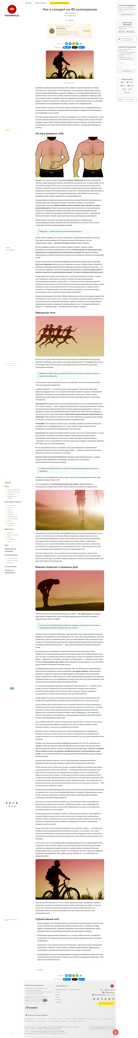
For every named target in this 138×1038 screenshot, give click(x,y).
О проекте (39, 1029)
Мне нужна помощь (107, 1003)
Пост (49, 1019)
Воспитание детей (93, 1019)
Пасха (37, 1019)
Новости (58, 994)
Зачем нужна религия (30, 1021)
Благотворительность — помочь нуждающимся (68, 989)
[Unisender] (31, 1007)
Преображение (64, 1021)
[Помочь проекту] (116, 1032)
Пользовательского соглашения (106, 1029)
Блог (6, 545)
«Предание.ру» (81, 712)
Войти (8, 247)
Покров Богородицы (42, 1021)
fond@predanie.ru (109, 992)
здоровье (70, 20)
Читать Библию (11, 566)
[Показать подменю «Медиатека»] (3, 529)
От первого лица (71, 15)
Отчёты (57, 997)
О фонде (58, 992)
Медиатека (9, 529)
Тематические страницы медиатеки (37, 1015)
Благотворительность (13, 502)
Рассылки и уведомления (10, 571)
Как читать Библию (108, 1019)
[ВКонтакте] (6, 803)
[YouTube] (16, 803)
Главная (8, 482)
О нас (7, 486)
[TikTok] (9, 806)
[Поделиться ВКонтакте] (66, 43)
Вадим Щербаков (71, 13)
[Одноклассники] (15, 806)
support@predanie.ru (104, 995)
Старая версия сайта (11, 363)
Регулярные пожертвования (56, 1027)
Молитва (54, 1019)
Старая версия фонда (11, 365)
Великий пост (43, 1019)
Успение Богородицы (53, 1021)
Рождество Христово (30, 1019)
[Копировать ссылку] (80, 43)
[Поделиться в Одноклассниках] (73, 43)
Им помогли (59, 999)
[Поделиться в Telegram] (70, 43)
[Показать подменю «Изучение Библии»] (3, 555)
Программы (59, 1002)
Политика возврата (30, 1029)
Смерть (101, 1019)
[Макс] (13, 803)
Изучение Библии (11, 555)
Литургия (60, 1019)
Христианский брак (82, 1019)
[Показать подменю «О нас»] (3, 486)
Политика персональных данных (52, 1029)
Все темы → (81, 1021)
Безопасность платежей (71, 1027)
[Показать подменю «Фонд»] (3, 501)
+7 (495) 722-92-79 (109, 990)
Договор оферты (42, 1027)
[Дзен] (12, 806)
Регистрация (10, 250)
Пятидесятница (73, 1021)
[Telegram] (10, 803)
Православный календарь (10, 550)
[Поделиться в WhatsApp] (77, 43)
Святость (69, 1019)
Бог (64, 1019)
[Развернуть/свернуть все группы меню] (6, 480)
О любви (74, 1019)
